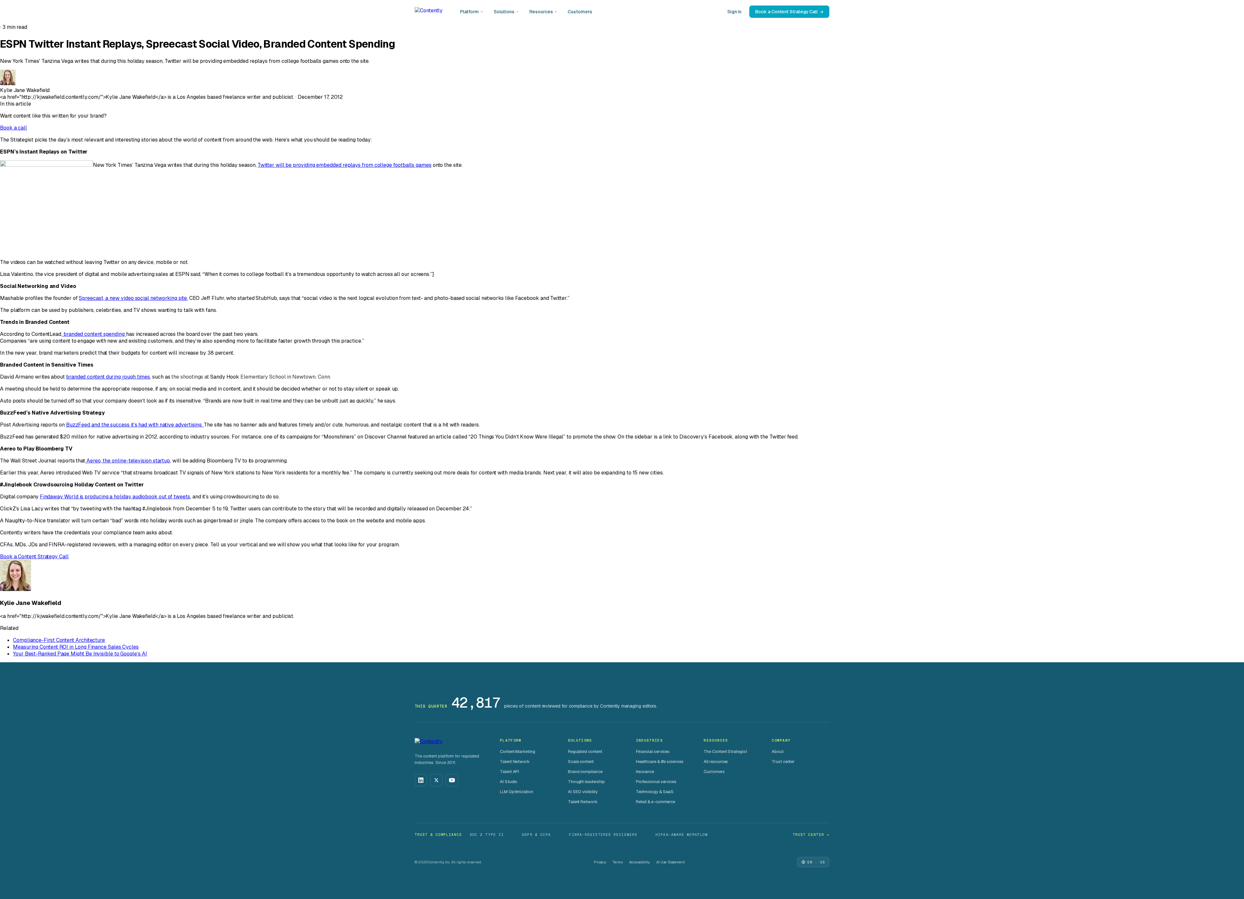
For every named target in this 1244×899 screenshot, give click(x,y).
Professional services (656, 781)
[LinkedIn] (421, 780)
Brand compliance (585, 771)
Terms (618, 862)
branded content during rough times (108, 376)
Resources (541, 12)
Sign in (734, 12)
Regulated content (585, 751)
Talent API (509, 771)
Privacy (600, 862)
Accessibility (639, 862)
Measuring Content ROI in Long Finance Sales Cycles (76, 646)
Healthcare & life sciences (660, 761)
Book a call (13, 127)
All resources (716, 761)
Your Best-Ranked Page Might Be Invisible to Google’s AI (80, 653)
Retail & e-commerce (655, 801)
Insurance (645, 771)
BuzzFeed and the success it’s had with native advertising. (135, 424)
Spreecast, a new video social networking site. (133, 298)
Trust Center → (811, 834)
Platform (469, 12)
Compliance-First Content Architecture (59, 640)
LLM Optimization (516, 791)
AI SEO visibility (583, 791)
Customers (580, 12)
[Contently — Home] (429, 11)
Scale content (581, 761)
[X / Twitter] (436, 780)
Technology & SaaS (655, 791)
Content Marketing (517, 751)
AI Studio (508, 781)
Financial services (653, 751)
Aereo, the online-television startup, (128, 460)
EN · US (816, 862)
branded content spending (94, 334)
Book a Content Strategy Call (786, 12)
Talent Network (515, 761)
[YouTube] (452, 780)
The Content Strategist (725, 751)
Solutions (504, 12)
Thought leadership (586, 781)
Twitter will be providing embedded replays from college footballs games (344, 165)
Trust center (783, 761)
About (778, 751)
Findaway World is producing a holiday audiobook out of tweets (115, 496)
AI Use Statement (670, 862)
